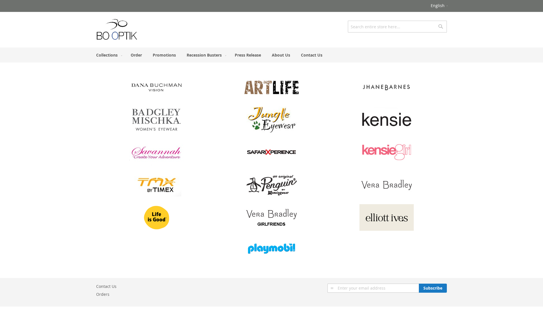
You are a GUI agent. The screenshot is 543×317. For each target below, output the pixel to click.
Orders (102, 294)
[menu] (271, 55)
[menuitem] (108, 55)
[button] (440, 6)
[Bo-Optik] (117, 29)
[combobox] (397, 27)
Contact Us (106, 286)
